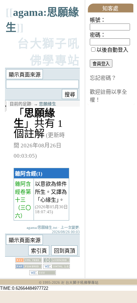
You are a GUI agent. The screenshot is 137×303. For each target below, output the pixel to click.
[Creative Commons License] (56, 261)
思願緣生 (47, 104)
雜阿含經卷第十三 (23, 192)
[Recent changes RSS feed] (28, 261)
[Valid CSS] (42, 273)
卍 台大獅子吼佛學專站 (79, 282)
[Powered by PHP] (28, 267)
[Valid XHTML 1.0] (56, 267)
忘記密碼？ (103, 78)
